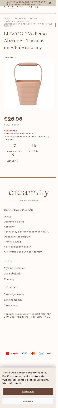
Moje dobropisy (13, 300)
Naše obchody (12, 274)
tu (23, 383)
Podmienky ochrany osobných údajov (26, 231)
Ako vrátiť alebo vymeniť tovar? (23, 251)
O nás (7, 216)
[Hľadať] (31, 6)
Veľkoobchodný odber (17, 246)
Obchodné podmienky (17, 236)
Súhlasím (28, 400)
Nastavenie (28, 391)
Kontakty (9, 226)
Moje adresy (11, 305)
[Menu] (25, 6)
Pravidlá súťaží (13, 241)
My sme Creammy (14, 268)
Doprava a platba (14, 221)
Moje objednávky (14, 294)
